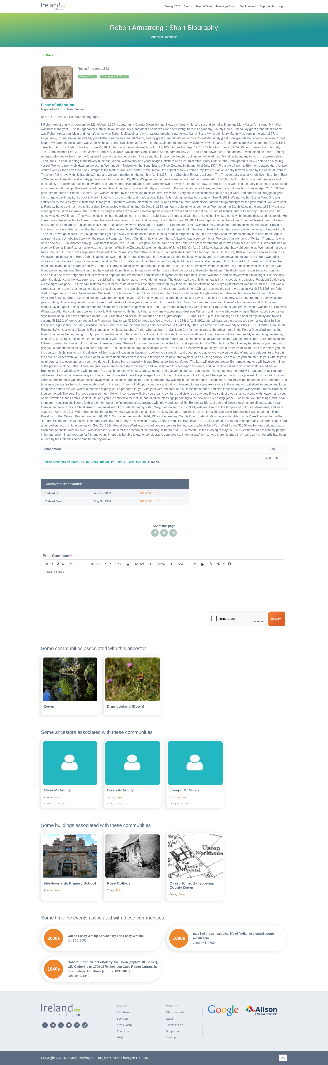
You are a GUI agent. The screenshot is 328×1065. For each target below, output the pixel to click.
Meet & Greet (204, 6)
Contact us (123, 1031)
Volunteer (172, 1006)
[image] (224, 564)
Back (49, 55)
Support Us (267, 6)
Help (120, 1037)
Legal (169, 1018)
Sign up (171, 1037)
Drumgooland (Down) (125, 706)
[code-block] (71, 564)
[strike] (63, 564)
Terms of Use (174, 1025)
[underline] (57, 564)
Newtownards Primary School (70, 883)
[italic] (52, 564)
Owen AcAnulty (120, 790)
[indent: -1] (106, 564)
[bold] (47, 564)
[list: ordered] (79, 564)
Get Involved (248, 6)
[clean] (210, 564)
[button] (128, 564)
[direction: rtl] (119, 564)
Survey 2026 (172, 6)
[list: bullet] (84, 564)
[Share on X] (164, 533)
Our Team (123, 1012)
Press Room (124, 1025)
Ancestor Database (164, 37)
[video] (229, 564)
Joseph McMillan (184, 790)
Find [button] (187, 6)
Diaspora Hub (175, 1012)
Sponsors (123, 1018)
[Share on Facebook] (155, 533)
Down (49, 706)
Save (279, 618)
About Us (123, 1006)
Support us (173, 1031)
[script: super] (98, 564)
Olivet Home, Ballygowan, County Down (192, 885)
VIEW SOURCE (150, 493)
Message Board (226, 6)
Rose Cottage (119, 883)
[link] (218, 564)
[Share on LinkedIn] (173, 533)
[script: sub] (92, 564)
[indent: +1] (111, 564)
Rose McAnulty (57, 790)
